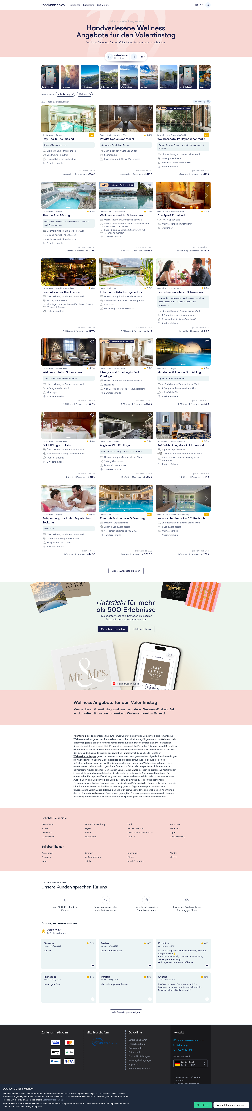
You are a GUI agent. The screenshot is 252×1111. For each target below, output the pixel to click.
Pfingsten (46, 857)
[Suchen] (208, 5)
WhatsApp (182, 1045)
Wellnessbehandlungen (85, 756)
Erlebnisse (75, 5)
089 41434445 (184, 1049)
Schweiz (46, 828)
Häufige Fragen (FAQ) (139, 1068)
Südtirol (131, 836)
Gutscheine (88, 5)
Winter (173, 853)
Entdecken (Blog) (137, 1043)
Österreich (47, 832)
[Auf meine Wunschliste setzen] (92, 109)
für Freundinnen (93, 857)
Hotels (126, 753)
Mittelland (175, 828)
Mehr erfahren (142, 629)
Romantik (170, 746)
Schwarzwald (48, 836)
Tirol (129, 824)
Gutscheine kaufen (137, 1039)
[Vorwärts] (210, 77)
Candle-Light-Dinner (128, 769)
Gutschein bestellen (113, 629)
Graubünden (91, 836)
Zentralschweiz (177, 836)
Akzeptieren (203, 1105)
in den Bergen (148, 783)
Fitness (130, 857)
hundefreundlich (135, 861)
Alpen (173, 832)
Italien (88, 832)
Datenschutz (134, 1052)
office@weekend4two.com (190, 1040)
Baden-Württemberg (95, 824)
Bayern (88, 828)
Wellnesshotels (168, 739)
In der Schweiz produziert (128, 683)
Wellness (96, 793)
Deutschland (48, 824)
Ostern (173, 857)
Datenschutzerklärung (53, 1100)
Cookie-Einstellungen (139, 1056)
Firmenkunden (135, 1047)
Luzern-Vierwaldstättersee (140, 832)
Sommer (89, 853)
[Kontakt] (197, 5)
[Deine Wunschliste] (202, 5)
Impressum (134, 1064)
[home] (53, 5)
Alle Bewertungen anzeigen (126, 1012)
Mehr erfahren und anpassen (231, 1105)
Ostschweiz (175, 824)
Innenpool (132, 853)
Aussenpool (47, 853)
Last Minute (103, 5)
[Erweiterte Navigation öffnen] (114, 5)
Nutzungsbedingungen (140, 1060)
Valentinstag (80, 735)
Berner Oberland (135, 828)
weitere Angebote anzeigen (126, 570)
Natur (44, 861)
